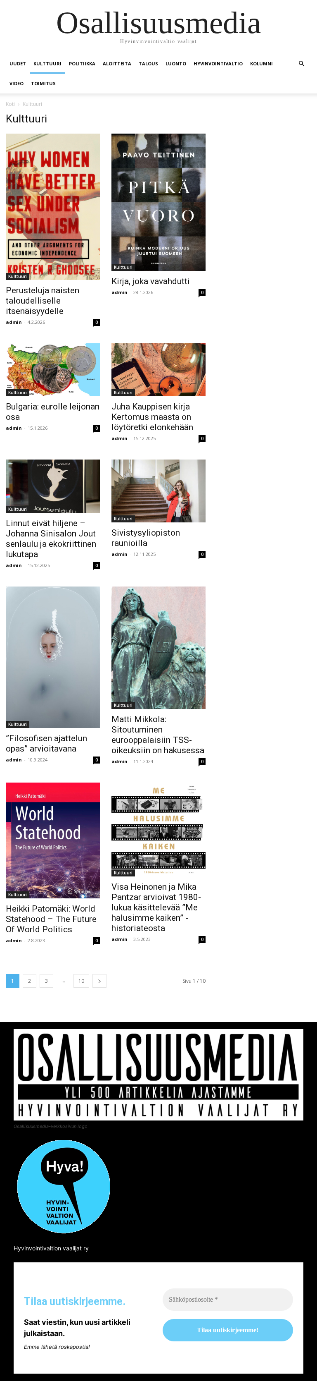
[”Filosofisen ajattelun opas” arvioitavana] (53, 657)
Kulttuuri (47, 63)
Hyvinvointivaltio (218, 63)
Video (16, 83)
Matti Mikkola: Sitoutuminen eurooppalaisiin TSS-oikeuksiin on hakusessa (157, 734)
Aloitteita (117, 63)
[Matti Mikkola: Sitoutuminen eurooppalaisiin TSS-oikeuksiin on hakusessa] (158, 648)
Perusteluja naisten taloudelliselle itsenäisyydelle (42, 300)
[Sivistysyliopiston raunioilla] (158, 491)
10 (81, 980)
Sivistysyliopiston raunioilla (145, 538)
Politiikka (82, 63)
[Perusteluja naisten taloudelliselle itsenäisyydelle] (53, 207)
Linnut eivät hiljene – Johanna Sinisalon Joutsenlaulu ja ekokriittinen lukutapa (51, 538)
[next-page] (99, 981)
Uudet (17, 63)
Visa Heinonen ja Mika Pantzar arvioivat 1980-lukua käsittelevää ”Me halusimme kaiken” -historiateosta (156, 907)
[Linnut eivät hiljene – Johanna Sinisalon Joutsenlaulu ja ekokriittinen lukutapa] (53, 486)
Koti (10, 104)
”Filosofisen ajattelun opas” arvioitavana (46, 743)
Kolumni (261, 63)
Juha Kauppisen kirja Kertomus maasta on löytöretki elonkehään (152, 417)
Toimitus (43, 83)
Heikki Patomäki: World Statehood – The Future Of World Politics (51, 919)
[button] (301, 64)
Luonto (176, 63)
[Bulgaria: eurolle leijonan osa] (53, 369)
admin (14, 322)
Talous (148, 63)
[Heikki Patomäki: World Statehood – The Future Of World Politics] (53, 840)
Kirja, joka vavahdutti (150, 281)
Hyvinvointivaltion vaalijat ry (51, 1248)
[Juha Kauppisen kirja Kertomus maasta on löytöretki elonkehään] (158, 369)
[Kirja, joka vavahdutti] (158, 202)
